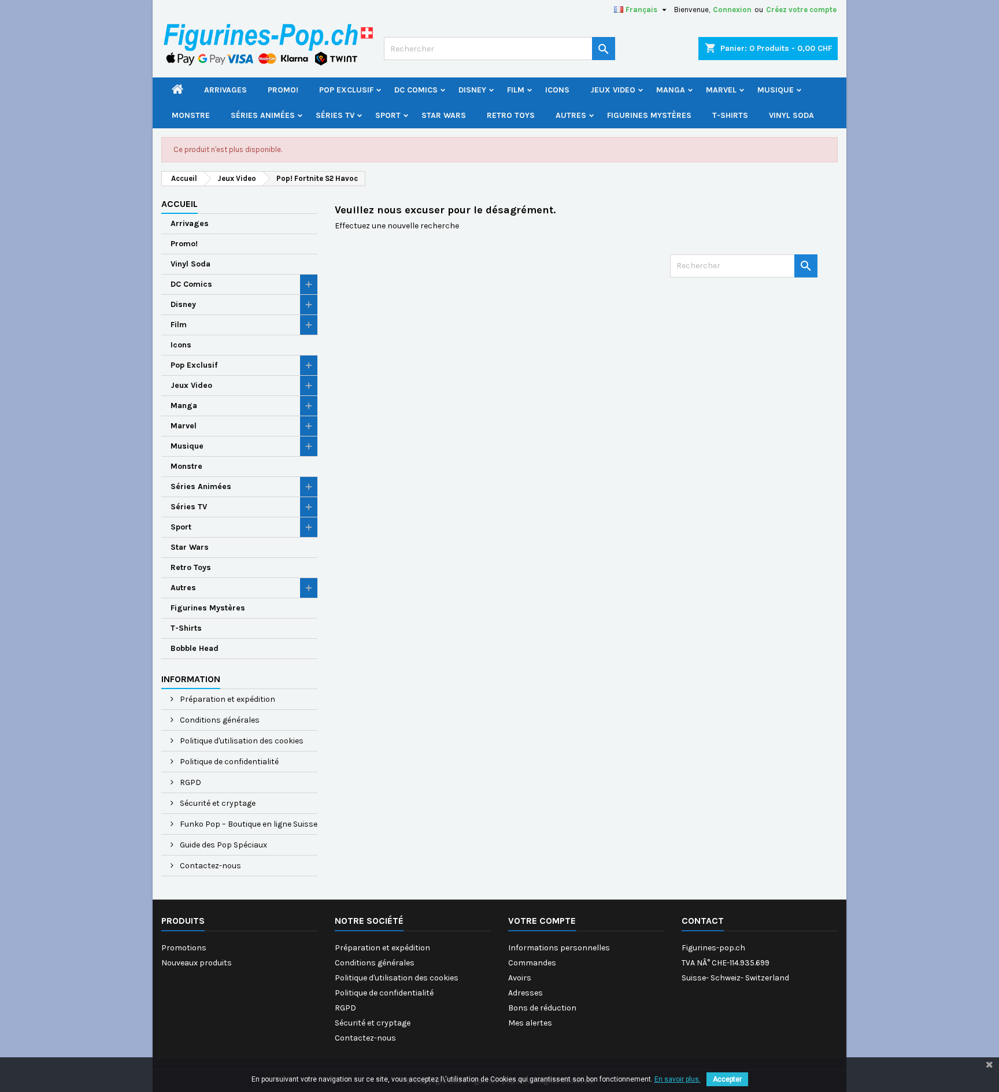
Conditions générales (219, 720)
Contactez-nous (209, 866)
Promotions (183, 948)
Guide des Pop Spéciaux (222, 845)
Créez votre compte (801, 9)
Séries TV (335, 115)
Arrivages (225, 90)
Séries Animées (263, 115)
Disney (472, 90)
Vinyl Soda (791, 115)
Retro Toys (511, 115)
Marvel (721, 90)
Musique (775, 90)
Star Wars (443, 115)
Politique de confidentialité (228, 762)
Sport (388, 115)
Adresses (525, 993)
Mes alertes (530, 1023)
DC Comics (416, 90)
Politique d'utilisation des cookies (241, 741)
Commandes (532, 963)
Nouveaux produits (196, 963)
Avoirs (519, 978)
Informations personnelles (559, 948)
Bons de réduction (542, 1008)
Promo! (283, 90)
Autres (571, 115)
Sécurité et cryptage (217, 803)
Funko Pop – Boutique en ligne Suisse (247, 824)
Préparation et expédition (226, 699)
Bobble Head (195, 648)
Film (515, 90)
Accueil (179, 203)
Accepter (727, 1079)
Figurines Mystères (649, 115)
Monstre (191, 115)
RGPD (189, 782)
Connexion (732, 9)
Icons (557, 90)
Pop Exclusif (346, 90)
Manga (670, 90)
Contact (703, 920)
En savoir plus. (677, 1079)
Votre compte (542, 920)
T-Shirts (730, 115)
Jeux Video (612, 90)
